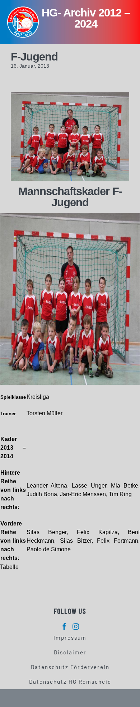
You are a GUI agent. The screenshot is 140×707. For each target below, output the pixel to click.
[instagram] (76, 626)
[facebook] (64, 626)
